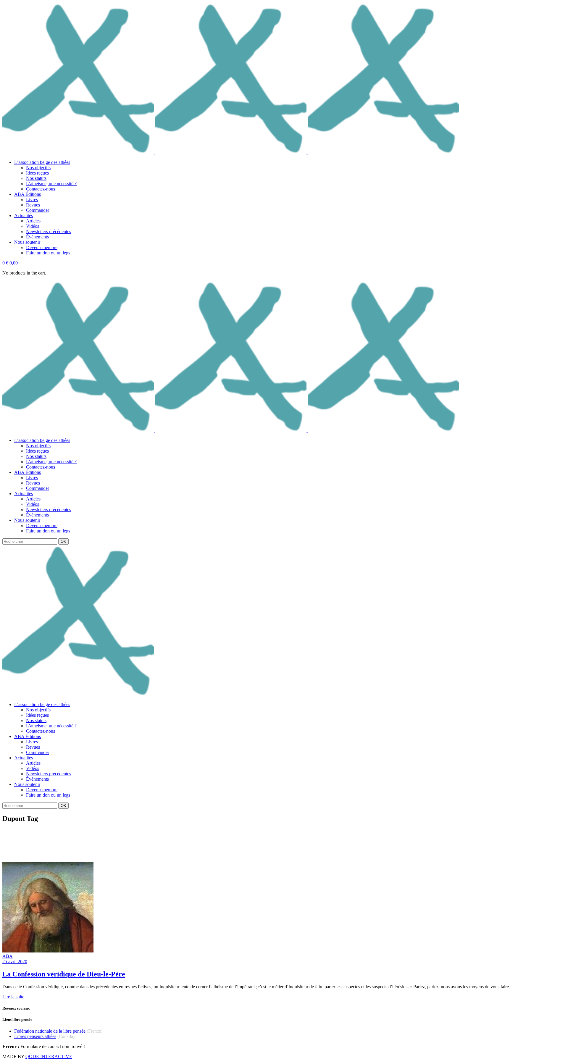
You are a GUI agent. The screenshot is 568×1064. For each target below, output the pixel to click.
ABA (7, 956)
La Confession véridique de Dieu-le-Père (63, 974)
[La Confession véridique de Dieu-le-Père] (47, 950)
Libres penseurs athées (35, 1036)
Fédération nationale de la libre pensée (49, 1031)
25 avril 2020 (14, 961)
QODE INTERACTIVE (48, 1056)
